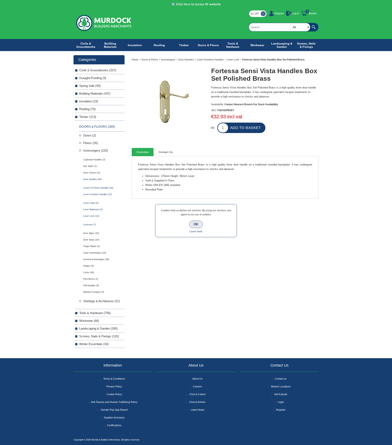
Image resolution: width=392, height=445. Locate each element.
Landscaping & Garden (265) (98, 328)
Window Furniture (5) (93, 292)
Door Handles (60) (92, 179)
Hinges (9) (88, 266)
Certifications (114, 425)
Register (279, 13)
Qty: (213, 127)
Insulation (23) (88, 101)
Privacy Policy (114, 386)
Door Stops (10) (91, 239)
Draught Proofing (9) (92, 78)
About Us (197, 378)
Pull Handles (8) (91, 285)
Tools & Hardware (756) (95, 313)
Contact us (281, 378)
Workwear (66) (89, 320)
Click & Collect (197, 394)
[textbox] (279, 27)
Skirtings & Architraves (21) (101, 301)
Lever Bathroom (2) (93, 209)
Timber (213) (87, 117)
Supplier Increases (114, 417)
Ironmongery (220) (95, 150)
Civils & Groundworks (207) (97, 70)
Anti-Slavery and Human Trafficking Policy (114, 402)
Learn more (196, 231)
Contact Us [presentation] (165, 152)
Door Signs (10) (91, 233)
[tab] (143, 152)
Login (281, 402)
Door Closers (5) (91, 172)
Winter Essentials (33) (94, 344)
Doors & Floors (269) (97, 126)
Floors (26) (90, 143)
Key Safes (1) (90, 166)
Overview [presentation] (143, 152)
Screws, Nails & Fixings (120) (99, 336)
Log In (295, 13)
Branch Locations (281, 386)
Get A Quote (280, 394)
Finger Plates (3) (91, 246)
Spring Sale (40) (90, 85)
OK (196, 224)
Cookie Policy (114, 394)
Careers (197, 386)
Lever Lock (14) (91, 216)
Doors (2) (89, 135)
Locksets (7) (89, 224)
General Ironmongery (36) (96, 259)
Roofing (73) (87, 109)
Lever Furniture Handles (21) (97, 194)
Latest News (197, 409)
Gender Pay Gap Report (114, 409)
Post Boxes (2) (90, 279)
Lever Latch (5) (91, 203)
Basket (312, 13)
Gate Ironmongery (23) (94, 253)
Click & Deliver (197, 402)
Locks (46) (88, 272)
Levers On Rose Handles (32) (98, 188)
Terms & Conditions (114, 378)
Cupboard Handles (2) (94, 159)
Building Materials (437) (94, 93)
